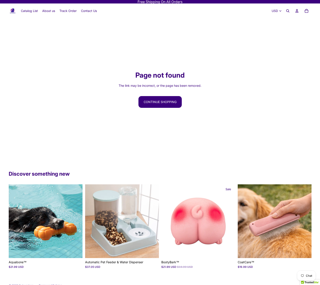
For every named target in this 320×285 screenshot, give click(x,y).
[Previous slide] (15, 221)
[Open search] (288, 11)
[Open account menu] (297, 11)
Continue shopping (160, 102)
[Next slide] (76, 221)
